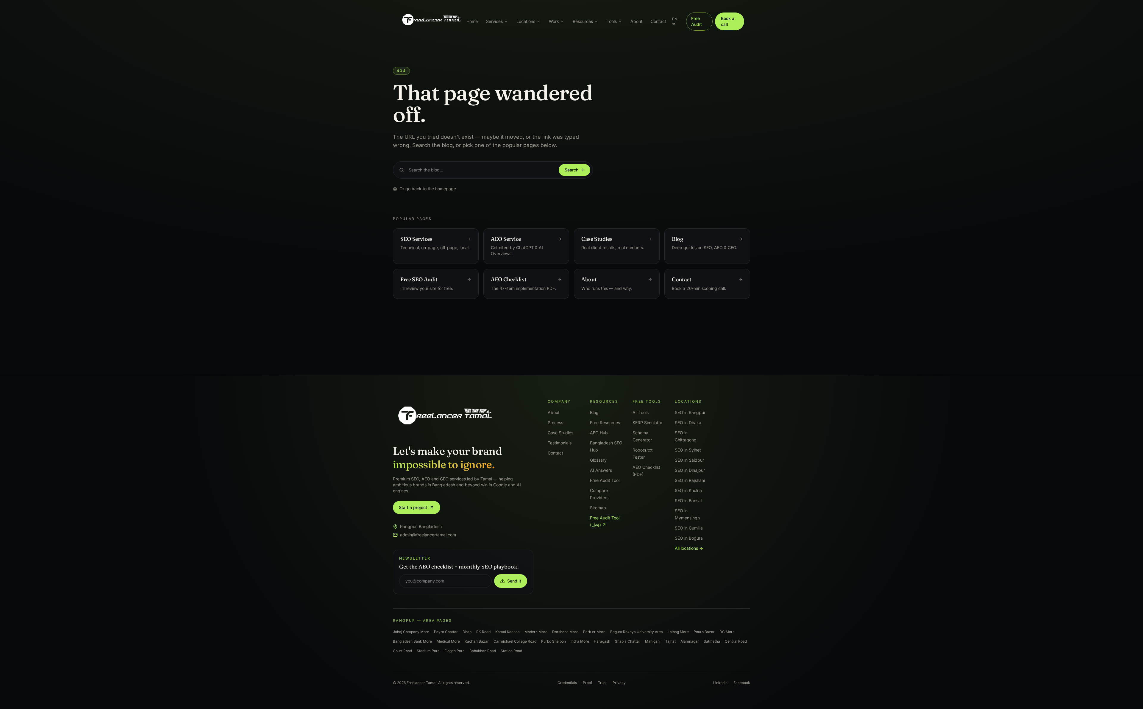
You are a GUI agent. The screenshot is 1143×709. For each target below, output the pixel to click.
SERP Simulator (647, 422)
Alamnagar (689, 641)
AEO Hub (599, 432)
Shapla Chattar (627, 641)
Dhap (467, 632)
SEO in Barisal (688, 500)
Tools (612, 21)
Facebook (741, 682)
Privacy (619, 682)
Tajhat (670, 641)
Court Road (402, 651)
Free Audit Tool (604, 480)
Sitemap (598, 507)
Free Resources (605, 422)
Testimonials (560, 442)
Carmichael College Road (515, 641)
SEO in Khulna (688, 490)
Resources (583, 21)
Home (472, 21)
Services (494, 21)
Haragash (602, 641)
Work (554, 21)
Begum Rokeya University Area (636, 632)
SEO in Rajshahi (690, 480)
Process (555, 422)
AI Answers (601, 470)
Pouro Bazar (704, 632)
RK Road (483, 632)
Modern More (535, 632)
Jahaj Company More (411, 632)
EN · (675, 21)
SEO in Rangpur (690, 412)
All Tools (641, 412)
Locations (525, 21)
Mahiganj (652, 641)
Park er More (594, 632)
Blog (594, 412)
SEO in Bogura (689, 538)
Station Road (511, 651)
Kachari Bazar (477, 641)
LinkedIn (720, 682)
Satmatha (712, 641)
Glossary (598, 460)
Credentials (567, 682)
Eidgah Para (454, 651)
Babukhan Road (482, 651)
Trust (602, 682)
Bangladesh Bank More (412, 641)
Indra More (580, 641)
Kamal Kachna (507, 632)
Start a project (413, 507)
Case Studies (560, 432)
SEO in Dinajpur (690, 470)
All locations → (689, 548)
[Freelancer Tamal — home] (431, 21)
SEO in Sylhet (688, 449)
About (636, 21)
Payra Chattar (446, 632)
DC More (727, 632)
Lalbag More (678, 632)
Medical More (448, 641)
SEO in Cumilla (689, 527)
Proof (587, 682)
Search (571, 169)
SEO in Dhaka (688, 422)
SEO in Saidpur (689, 460)
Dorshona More (565, 632)
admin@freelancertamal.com (428, 534)
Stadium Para (428, 651)
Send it (514, 580)
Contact (658, 21)
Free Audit (696, 21)
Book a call (727, 21)
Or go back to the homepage (427, 188)
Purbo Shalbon (553, 641)
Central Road (736, 641)
